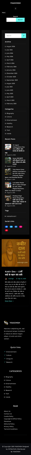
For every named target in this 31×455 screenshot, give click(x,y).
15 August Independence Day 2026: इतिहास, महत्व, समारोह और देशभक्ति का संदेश (15, 149)
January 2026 (11, 70)
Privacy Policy (9, 426)
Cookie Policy (8, 416)
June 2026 (10, 53)
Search (15, 16)
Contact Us (8, 414)
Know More (8, 301)
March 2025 (10, 100)
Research (10, 127)
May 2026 (10, 56)
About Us (7, 411)
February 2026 (11, 67)
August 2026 (11, 46)
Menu (3, 12)
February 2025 (11, 103)
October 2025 (11, 77)
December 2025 (12, 73)
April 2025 (10, 97)
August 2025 (11, 83)
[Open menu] (15, 8)
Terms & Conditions (10, 429)
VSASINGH (15, 3)
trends (9, 133)
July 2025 (9, 87)
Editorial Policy (9, 424)
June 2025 (10, 90)
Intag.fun (9, 359)
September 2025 (12, 80)
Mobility (9, 123)
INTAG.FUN (12, 449)
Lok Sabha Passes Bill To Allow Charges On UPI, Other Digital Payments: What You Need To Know (15, 186)
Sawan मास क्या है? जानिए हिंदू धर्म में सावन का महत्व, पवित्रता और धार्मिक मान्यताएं (19, 161)
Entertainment (12, 120)
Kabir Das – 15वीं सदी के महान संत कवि (13, 273)
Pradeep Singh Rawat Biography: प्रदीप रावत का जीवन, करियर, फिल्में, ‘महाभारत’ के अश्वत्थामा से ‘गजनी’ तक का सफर (15, 200)
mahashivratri (11, 216)
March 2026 (10, 63)
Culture (9, 117)
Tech (8, 130)
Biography (10, 113)
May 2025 (10, 93)
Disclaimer (7, 421)
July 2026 (9, 50)
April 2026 (10, 60)
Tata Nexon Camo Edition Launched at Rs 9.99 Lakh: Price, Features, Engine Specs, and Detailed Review (15, 173)
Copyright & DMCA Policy (13, 419)
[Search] (23, 35)
